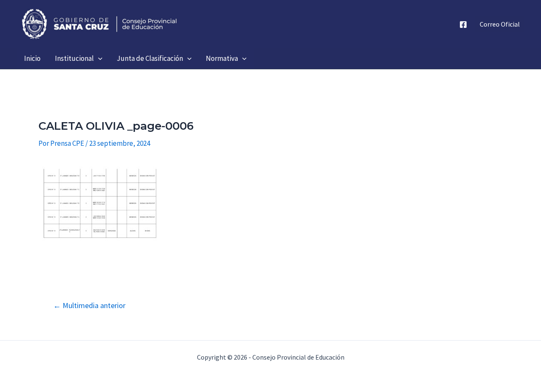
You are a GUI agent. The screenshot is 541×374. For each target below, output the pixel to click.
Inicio (32, 58)
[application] (98, 58)
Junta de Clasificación (150, 58)
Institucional (74, 58)
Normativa (222, 58)
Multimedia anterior (89, 305)
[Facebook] (463, 24)
